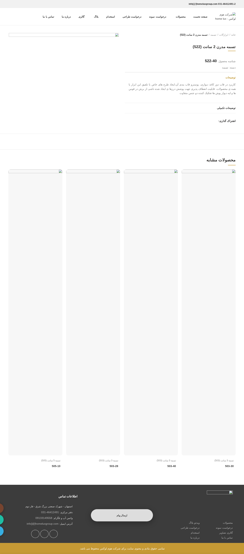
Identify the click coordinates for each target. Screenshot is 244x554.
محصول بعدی (127, 35)
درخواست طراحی (190, 527)
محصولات (228, 522)
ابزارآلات (223, 34)
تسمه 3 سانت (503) (224, 460)
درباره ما (195, 537)
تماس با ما (227, 537)
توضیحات (231, 77)
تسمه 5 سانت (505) (50, 460)
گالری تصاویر (226, 532)
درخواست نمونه (224, 527)
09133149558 (43, 517)
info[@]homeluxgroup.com (43, 523)
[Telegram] (11, 4)
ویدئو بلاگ (194, 522)
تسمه (213, 34)
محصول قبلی (134, 35)
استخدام (195, 532)
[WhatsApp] (16, 4)
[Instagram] (21, 4)
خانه (233, 34)
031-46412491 (50, 512)
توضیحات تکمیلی (226, 107)
